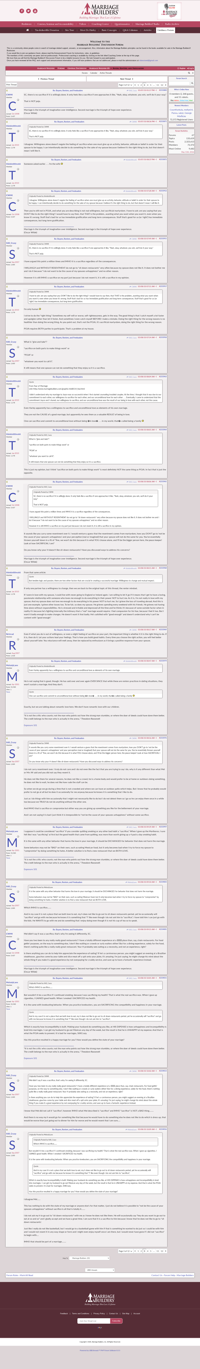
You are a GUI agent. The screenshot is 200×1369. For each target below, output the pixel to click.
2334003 (163, 882)
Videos (82, 24)
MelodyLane (132, 882)
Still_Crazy (133, 91)
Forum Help (169, 1275)
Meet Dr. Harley (88, 30)
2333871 (163, 121)
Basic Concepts (109, 30)
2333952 (163, 191)
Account (136, 1314)
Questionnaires (122, 24)
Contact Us (156, 1275)
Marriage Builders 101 (99, 68)
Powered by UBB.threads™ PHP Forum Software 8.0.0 (100, 1350)
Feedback (64, 1314)
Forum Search (181, 78)
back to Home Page (100, 9)
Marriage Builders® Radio (147, 24)
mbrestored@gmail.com (148, 60)
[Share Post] (156, 90)
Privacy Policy (99, 1314)
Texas (8, 692)
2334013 (163, 1071)
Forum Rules (12, 1275)
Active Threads (106, 73)
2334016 (163, 1129)
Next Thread (125, 79)
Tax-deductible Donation (47, 30)
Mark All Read (26, 1275)
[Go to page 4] (165, 85)
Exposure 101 (30, 725)
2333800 (163, 90)
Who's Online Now (181, 89)
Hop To (65, 1258)
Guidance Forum (165, 30)
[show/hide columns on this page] (193, 73)
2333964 (163, 430)
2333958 (163, 337)
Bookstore (27, 24)
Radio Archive (172, 24)
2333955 (163, 239)
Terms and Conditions (80, 1314)
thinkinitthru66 (131, 160)
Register (182, 68)
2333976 (163, 738)
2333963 (163, 377)
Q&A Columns (130, 30)
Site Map (125, 1314)
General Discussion (77, 68)
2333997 (163, 827)
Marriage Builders (45, 68)
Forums (61, 68)
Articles (147, 30)
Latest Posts (181, 125)
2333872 (163, 159)
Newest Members (182, 105)
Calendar (93, 73)
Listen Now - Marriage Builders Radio (169, 11)
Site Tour (69, 30)
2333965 (163, 481)
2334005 (163, 929)
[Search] (189, 73)
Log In (191, 68)
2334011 (163, 978)
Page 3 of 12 (124, 85)
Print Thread (11, 84)
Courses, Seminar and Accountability (55, 24)
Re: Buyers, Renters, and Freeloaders (68, 90)
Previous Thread (47, 79)
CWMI (134, 122)
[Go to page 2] (135, 85)
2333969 (163, 630)
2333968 (163, 568)
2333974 (163, 661)
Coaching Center (100, 24)
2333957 (163, 286)
